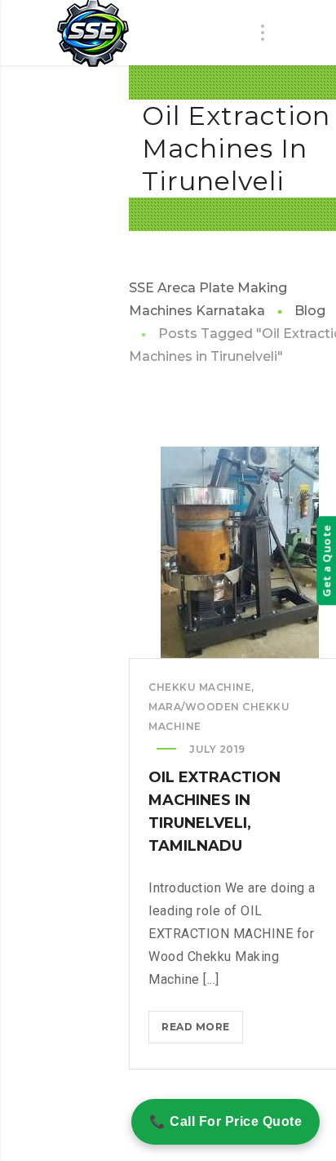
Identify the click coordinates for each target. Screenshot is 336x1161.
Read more (202, 1031)
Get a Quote (326, 561)
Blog (309, 310)
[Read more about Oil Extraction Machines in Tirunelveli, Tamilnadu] (239, 552)
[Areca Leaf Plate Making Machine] (93, 33)
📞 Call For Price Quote (225, 1121)
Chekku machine (199, 687)
